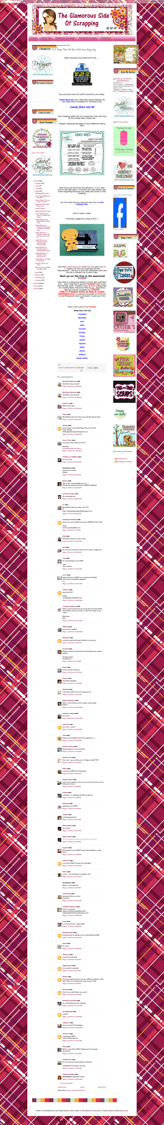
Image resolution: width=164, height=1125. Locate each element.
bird (63, 547)
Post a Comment (66, 1083)
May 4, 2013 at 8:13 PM (71, 970)
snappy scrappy (68, 713)
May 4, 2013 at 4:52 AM (72, 408)
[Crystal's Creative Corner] (124, 332)
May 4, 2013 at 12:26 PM (72, 729)
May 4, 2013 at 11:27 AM (72, 672)
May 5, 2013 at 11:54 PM (72, 1068)
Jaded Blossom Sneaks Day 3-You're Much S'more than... (41, 242)
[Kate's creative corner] (123, 350)
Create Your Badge (118, 229)
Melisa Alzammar (68, 700)
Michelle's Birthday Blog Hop (42, 205)
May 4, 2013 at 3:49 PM (71, 900)
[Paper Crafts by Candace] (124, 283)
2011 (36, 286)
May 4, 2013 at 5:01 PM (71, 937)
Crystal (96, 188)
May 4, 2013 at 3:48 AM (71, 386)
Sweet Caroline (68, 746)
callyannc (65, 1022)
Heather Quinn (67, 779)
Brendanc (65, 637)
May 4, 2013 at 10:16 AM (72, 569)
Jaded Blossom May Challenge (42, 259)
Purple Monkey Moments (71, 448)
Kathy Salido (67, 825)
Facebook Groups (88, 38)
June (37, 188)
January (38, 280)
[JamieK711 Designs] (123, 306)
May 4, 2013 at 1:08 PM (71, 762)
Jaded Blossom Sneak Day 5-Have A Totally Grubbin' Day (42, 227)
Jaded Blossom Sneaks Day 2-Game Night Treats (42, 249)
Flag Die (90, 267)
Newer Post (62, 1087)
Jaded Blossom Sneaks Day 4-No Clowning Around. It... (42, 235)
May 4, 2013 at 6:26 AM (72, 434)
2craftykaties (67, 1011)
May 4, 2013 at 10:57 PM (72, 1005)
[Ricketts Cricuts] (124, 446)
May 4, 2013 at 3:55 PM (71, 915)
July (37, 186)
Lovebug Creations (69, 606)
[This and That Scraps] (124, 402)
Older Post (102, 1087)
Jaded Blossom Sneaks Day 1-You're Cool (41, 254)
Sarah (64, 414)
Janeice (65, 814)
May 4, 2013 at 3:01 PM (71, 876)
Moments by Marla (69, 1000)
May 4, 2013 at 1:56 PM (71, 819)
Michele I (65, 803)
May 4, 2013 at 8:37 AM (71, 513)
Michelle (65, 689)
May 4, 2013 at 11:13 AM (71, 661)
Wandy (64, 425)
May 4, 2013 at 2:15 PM (71, 830)
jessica (64, 481)
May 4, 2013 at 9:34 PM (71, 994)
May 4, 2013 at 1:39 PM (71, 797)
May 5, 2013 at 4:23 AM (72, 1053)
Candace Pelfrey (68, 1074)
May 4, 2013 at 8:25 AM (72, 499)
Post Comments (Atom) (76, 1090)
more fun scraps (68, 494)
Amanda (65, 649)
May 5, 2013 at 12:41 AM (72, 1040)
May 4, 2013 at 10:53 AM (72, 631)
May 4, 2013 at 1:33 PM (71, 786)
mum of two (66, 440)
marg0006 (67, 1059)
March (37, 275)
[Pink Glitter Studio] (124, 376)
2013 (36, 181)
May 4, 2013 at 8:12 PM (71, 959)
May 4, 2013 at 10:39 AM (72, 600)
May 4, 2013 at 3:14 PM (71, 888)
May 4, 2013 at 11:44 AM (72, 694)
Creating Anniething (69, 519)
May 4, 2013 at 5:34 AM (71, 419)
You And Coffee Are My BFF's (42, 196)
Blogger (125, 1110)
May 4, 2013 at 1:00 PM (71, 751)
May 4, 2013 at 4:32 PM (71, 926)
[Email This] (88, 368)
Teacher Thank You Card (41, 264)
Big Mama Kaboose (69, 381)
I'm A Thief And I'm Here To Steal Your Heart (42, 215)
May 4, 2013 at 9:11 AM (71, 530)
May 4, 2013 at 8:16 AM (71, 475)
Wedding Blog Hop (42, 193)
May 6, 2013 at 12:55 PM (72, 1079)
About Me (46, 38)
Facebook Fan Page (65, 38)
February (38, 277)
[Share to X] (93, 368)
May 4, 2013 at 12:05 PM (72, 707)
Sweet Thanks (40, 208)
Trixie (81, 278)
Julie (64, 558)
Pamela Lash (67, 757)
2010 (36, 288)
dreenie (65, 792)
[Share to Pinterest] (97, 368)
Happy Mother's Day (42, 211)
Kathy (64, 768)
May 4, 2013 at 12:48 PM (72, 740)
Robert (64, 976)
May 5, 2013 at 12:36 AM (72, 1027)
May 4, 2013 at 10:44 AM (72, 620)
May (37, 191)
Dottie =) (65, 403)
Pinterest (106, 38)
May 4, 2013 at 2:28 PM (71, 854)
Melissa (65, 626)
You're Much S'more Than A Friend (42, 201)
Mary (64, 1046)
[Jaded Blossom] (42, 75)
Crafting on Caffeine (69, 457)
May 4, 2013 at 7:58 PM (71, 948)
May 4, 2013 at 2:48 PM (71, 865)
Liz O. (64, 575)
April (37, 272)
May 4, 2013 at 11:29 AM (72, 683)
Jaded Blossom (74, 267)
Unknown (65, 724)
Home (34, 38)
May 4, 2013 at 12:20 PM (72, 718)
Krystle (65, 678)
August (38, 183)
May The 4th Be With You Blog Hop (42, 268)
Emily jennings (67, 932)
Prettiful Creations (69, 906)
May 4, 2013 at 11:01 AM (71, 643)
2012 (36, 283)
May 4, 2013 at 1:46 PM (71, 808)
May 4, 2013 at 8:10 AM (71, 462)
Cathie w (65, 589)
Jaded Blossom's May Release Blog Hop (42, 221)
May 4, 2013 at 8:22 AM (72, 488)
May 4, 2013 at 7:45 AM (71, 451)
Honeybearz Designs (124, 461)
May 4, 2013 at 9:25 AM (72, 541)
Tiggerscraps (67, 965)
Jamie (64, 943)
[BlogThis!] (91, 368)
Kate (64, 536)
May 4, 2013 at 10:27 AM (72, 583)
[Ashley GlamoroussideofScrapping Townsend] (120, 227)
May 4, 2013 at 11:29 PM (72, 1016)
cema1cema (66, 893)
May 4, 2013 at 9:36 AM (72, 552)
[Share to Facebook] (95, 368)
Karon (64, 871)
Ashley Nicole (70, 367)
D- (63, 505)
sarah (64, 921)
